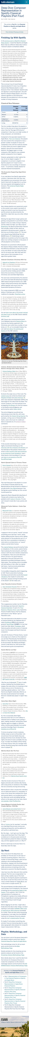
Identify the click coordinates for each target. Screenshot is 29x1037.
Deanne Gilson (20, 321)
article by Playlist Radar (17, 186)
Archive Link (5, 316)
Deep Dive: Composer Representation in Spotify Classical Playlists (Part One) (15, 989)
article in (21, 421)
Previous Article (18, 32)
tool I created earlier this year (15, 918)
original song (5, 396)
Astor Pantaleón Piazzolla (10, 587)
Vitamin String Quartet (18, 416)
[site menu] (26, 2)
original (8, 547)
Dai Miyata (8, 622)
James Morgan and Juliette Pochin (12, 809)
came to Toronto (15, 499)
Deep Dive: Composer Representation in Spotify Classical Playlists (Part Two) (15, 995)
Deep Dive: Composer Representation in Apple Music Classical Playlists (14, 984)
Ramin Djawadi (7, 465)
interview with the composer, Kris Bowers (13, 447)
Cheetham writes (20, 294)
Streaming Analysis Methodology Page (12, 955)
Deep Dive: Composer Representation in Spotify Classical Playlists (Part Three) (15, 1001)
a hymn (8, 824)
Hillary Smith (17, 409)
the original (13, 488)
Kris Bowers (12, 405)
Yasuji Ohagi (10, 624)
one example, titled (10, 801)
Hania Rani (5, 703)
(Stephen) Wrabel (6, 397)
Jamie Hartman (18, 397)
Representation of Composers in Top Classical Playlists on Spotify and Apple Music (15, 978)
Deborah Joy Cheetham (9, 262)
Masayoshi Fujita (7, 510)
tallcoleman (7, 2)
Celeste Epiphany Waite (9, 371)
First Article (9, 32)
